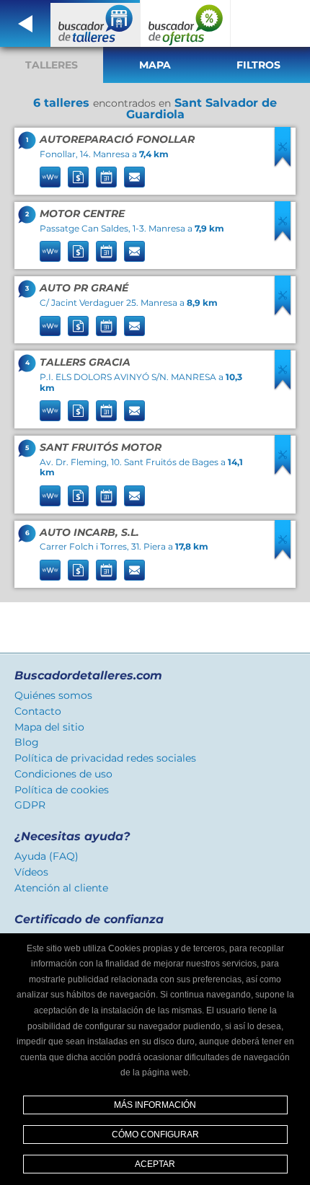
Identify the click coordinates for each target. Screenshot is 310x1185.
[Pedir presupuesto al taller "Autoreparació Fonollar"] (78, 177)
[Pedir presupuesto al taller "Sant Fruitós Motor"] (78, 495)
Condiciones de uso (63, 773)
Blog (26, 742)
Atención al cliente (61, 887)
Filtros (258, 64)
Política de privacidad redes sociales (105, 758)
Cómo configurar (155, 1134)
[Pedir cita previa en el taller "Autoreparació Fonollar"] (106, 177)
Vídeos (31, 871)
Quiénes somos (53, 695)
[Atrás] (25, 23)
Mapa (155, 64)
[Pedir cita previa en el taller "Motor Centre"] (106, 251)
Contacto (37, 711)
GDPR (29, 804)
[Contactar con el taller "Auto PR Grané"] (134, 326)
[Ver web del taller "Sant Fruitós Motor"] (50, 495)
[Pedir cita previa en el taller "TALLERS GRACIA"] (106, 410)
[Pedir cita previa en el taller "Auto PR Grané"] (106, 326)
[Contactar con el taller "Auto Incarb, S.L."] (134, 570)
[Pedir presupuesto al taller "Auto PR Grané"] (78, 326)
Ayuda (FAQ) (46, 856)
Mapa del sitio (49, 727)
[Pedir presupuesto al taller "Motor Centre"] (78, 251)
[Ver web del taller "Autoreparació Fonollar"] (50, 177)
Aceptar (155, 1164)
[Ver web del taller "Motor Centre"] (50, 251)
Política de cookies (61, 789)
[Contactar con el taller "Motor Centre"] (134, 251)
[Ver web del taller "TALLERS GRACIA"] (50, 410)
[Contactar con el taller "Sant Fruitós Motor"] (134, 495)
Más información (155, 1105)
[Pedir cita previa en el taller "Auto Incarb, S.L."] (106, 570)
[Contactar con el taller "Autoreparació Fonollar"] (134, 177)
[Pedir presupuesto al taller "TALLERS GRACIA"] (78, 410)
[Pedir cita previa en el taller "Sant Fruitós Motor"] (106, 495)
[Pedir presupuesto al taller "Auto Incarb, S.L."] (78, 570)
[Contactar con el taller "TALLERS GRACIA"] (134, 410)
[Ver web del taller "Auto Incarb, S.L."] (50, 570)
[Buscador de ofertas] (186, 23)
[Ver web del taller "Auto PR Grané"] (50, 326)
